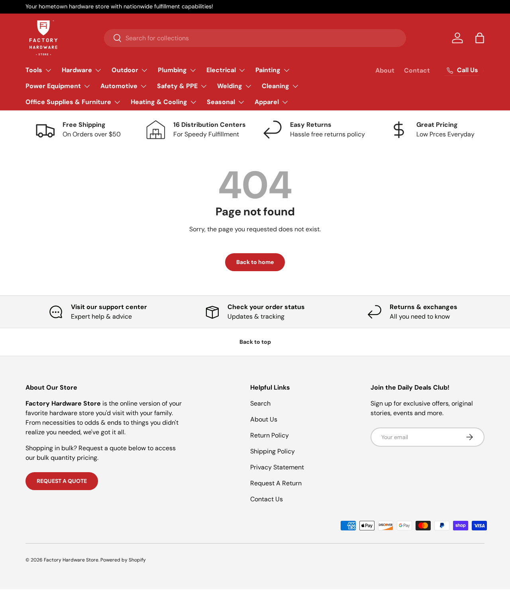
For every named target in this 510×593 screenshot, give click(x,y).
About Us (263, 419)
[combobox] (255, 38)
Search (260, 403)
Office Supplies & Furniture (68, 102)
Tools (34, 70)
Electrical (221, 70)
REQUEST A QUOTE (62, 481)
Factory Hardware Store (71, 560)
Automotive (118, 86)
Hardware (77, 70)
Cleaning (275, 86)
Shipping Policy (272, 451)
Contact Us (266, 499)
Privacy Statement (277, 467)
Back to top (255, 341)
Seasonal (221, 102)
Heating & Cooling (159, 102)
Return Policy (269, 435)
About (384, 70)
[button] (479, 38)
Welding (229, 86)
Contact (417, 70)
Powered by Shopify (123, 560)
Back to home (255, 262)
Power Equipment (53, 86)
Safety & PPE (177, 86)
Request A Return (276, 483)
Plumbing (172, 70)
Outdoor (125, 70)
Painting (267, 70)
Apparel (267, 102)
